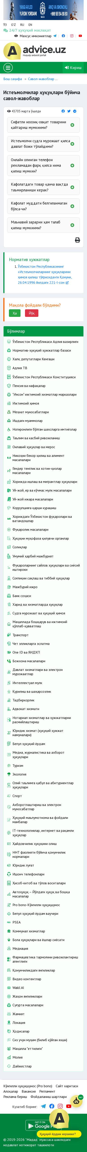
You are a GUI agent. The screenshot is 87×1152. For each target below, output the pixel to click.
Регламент (47, 1091)
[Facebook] (63, 111)
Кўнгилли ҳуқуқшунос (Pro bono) (27, 1086)
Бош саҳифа (12, 79)
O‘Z (13, 25)
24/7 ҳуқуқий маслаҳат (14, 30)
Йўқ (32, 313)
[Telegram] (74, 111)
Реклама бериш (15, 1096)
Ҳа (15, 313)
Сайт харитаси (67, 1086)
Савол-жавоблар (41, 79)
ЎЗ (5, 25)
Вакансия (29, 1091)
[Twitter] (68, 111)
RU (22, 25)
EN (30, 25)
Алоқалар (10, 1091)
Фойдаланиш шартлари (49, 1096)
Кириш (75, 67)
